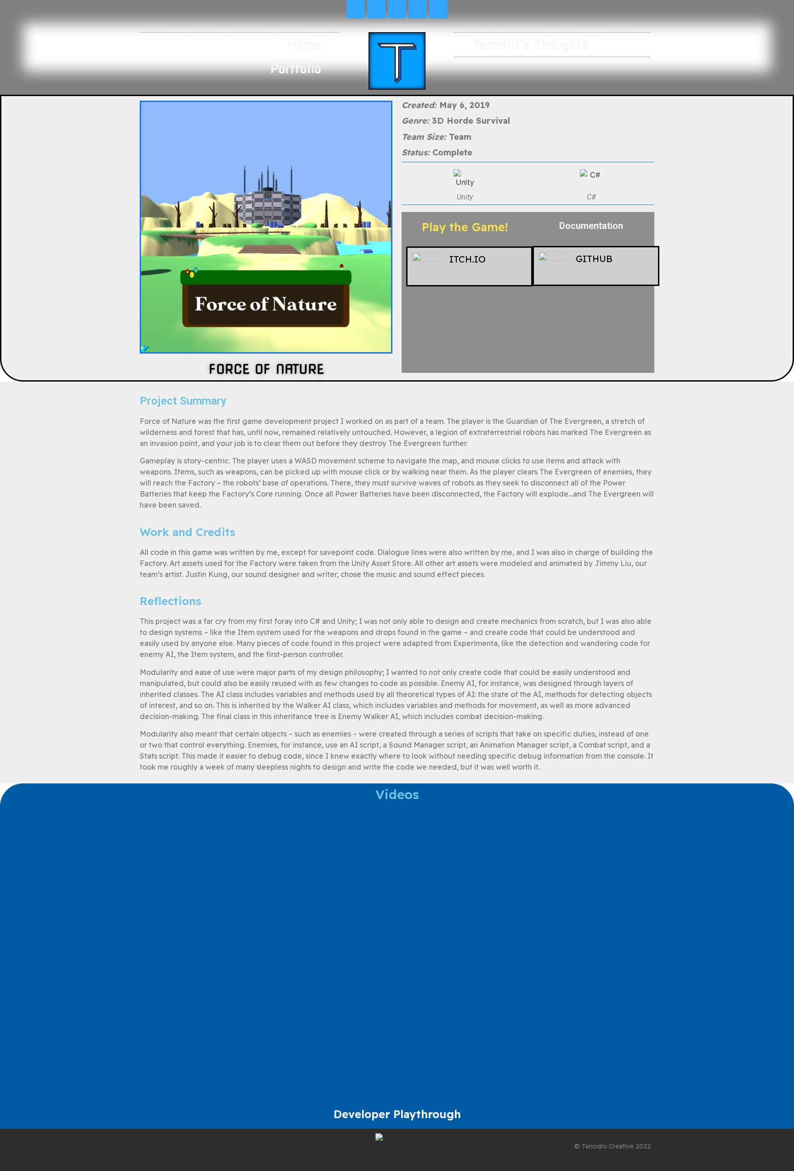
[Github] (417, 9)
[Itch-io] (438, 9)
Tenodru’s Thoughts (530, 44)
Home (304, 44)
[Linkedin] (397, 9)
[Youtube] (376, 9)
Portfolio (295, 68)
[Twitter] (355, 9)
